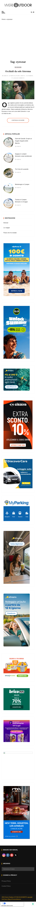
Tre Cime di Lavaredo (21, 169)
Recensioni (18, 67)
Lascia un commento (18, 78)
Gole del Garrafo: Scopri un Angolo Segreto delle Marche (23, 141)
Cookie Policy (6, 886)
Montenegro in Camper (22, 184)
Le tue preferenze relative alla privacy (14, 903)
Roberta (30, 75)
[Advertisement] (18, 39)
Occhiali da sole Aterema (18, 71)
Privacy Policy (6, 881)
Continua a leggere (18, 120)
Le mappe (6, 227)
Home (4, 19)
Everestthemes (16, 899)
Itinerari (5, 223)
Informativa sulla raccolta (7, 905)
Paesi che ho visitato (10, 232)
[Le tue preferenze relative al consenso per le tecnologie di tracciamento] (33, 904)
